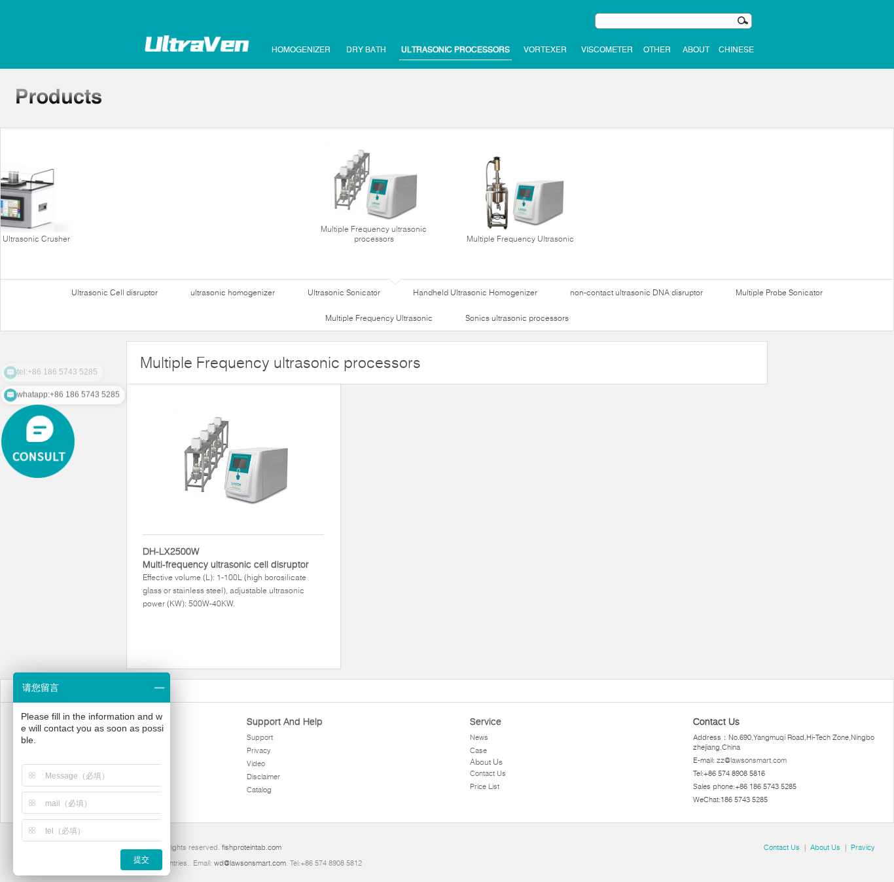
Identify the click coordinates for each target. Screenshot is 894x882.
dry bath (366, 49)
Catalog (259, 789)
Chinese (736, 49)
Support (260, 737)
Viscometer (607, 49)
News (479, 737)
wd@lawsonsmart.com (250, 863)
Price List (484, 786)
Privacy (259, 750)
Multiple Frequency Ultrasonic (520, 239)
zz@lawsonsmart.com (752, 760)
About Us (486, 762)
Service (485, 721)
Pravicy (863, 847)
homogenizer (301, 49)
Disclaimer (263, 776)
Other (657, 49)
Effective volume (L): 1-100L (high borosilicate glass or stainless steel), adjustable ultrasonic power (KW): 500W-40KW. (226, 576)
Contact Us (488, 773)
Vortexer (545, 49)
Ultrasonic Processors (455, 49)
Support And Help (285, 721)
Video (256, 763)
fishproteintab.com (251, 847)
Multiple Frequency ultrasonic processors (374, 234)
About (696, 49)
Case (478, 750)
